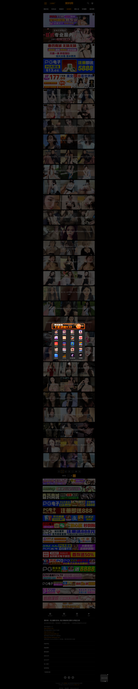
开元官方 (72, 346)
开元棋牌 (72, 340)
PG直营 (80, 346)
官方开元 (80, 340)
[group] (104, 678)
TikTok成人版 (72, 358)
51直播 (64, 352)
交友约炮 (56, 334)
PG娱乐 (64, 346)
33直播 (56, 352)
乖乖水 (80, 334)
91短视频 (80, 358)
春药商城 (72, 334)
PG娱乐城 (56, 340)
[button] (103, 681)
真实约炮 (64, 334)
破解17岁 (80, 352)
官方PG (64, 340)
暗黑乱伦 (72, 352)
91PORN (64, 358)
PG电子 (56, 346)
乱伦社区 (56, 358)
